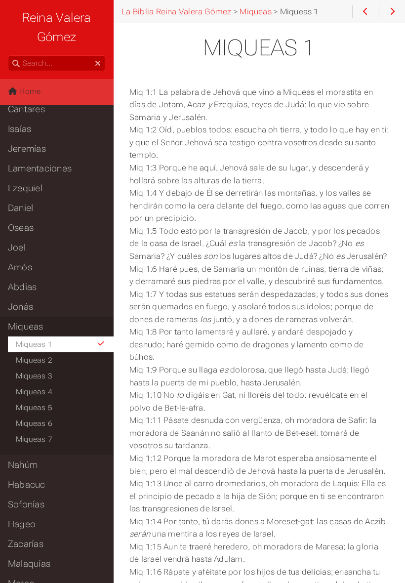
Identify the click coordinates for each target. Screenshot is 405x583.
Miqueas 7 (34, 439)
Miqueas (25, 327)
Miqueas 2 (34, 360)
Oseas (21, 228)
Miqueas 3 (34, 376)
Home (28, 91)
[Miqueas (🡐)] (365, 11)
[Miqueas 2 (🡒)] (392, 11)
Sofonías (26, 504)
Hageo (22, 524)
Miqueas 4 (34, 391)
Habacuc (26, 485)
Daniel (20, 208)
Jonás (20, 307)
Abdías (22, 287)
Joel (17, 247)
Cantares (26, 109)
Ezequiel (25, 188)
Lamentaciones (40, 168)
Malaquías (29, 564)
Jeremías (27, 149)
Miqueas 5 (34, 407)
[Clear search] (98, 64)
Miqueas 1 (34, 344)
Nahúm (23, 465)
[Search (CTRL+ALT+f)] (16, 64)
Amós (20, 267)
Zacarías (25, 544)
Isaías (19, 129)
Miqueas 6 (34, 423)
